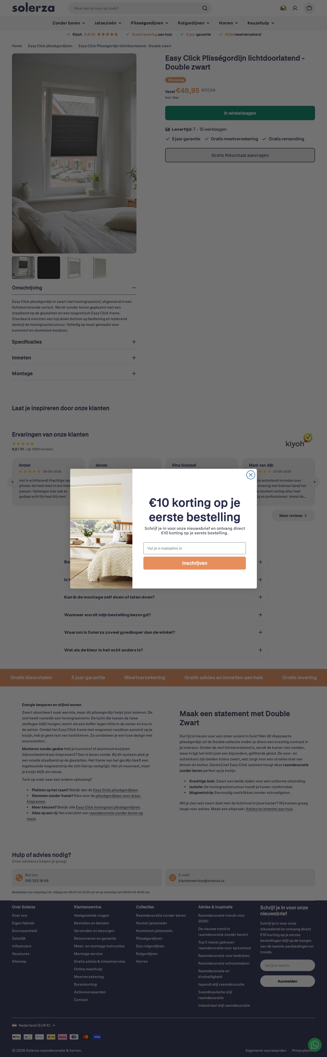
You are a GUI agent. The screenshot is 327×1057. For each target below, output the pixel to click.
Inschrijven (194, 563)
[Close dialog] (251, 475)
